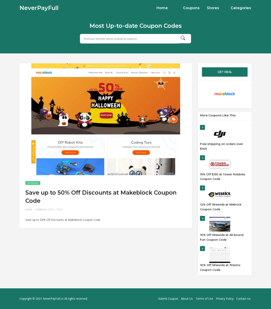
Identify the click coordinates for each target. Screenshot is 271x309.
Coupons (191, 8)
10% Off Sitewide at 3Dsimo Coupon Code (220, 267)
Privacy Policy (225, 298)
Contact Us (243, 298)
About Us (187, 298)
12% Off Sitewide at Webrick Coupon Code (220, 207)
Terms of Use (204, 298)
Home (162, 8)
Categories (241, 8)
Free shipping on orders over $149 (221, 146)
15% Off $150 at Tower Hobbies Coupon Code (222, 177)
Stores (213, 8)
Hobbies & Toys (44, 209)
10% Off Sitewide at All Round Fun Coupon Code (221, 237)
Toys (59, 209)
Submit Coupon (168, 298)
